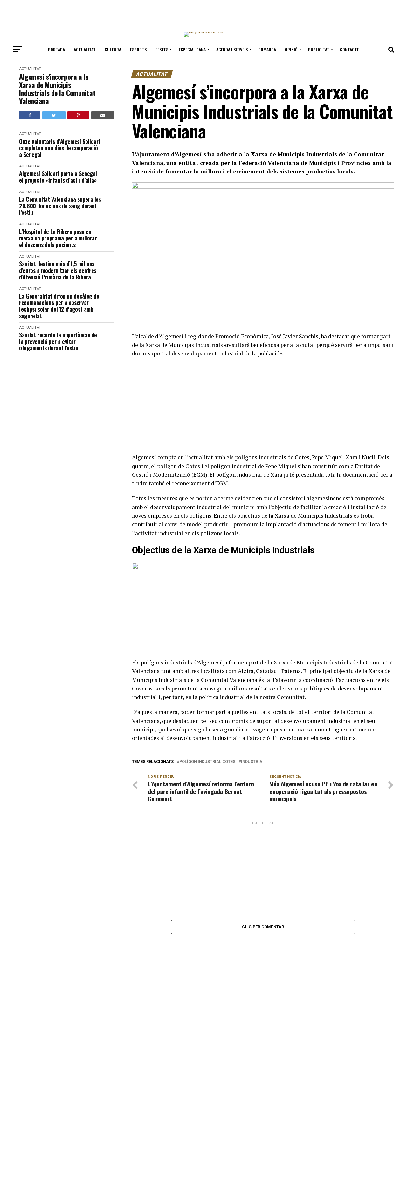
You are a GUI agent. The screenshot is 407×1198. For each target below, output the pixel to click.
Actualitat (85, 49)
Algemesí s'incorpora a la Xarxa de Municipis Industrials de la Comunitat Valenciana (57, 89)
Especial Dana (192, 49)
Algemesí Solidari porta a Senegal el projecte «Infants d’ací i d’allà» (58, 176)
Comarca (267, 49)
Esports (138, 49)
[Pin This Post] (78, 115)
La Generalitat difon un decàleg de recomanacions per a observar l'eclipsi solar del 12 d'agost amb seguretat (59, 306)
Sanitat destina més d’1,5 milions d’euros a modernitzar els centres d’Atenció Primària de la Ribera (57, 270)
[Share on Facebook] (29, 115)
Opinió (291, 49)
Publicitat (318, 49)
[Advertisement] (203, 13)
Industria (251, 762)
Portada (56, 49)
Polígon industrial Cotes (207, 762)
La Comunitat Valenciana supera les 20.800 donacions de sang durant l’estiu (60, 206)
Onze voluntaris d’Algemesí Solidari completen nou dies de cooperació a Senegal (59, 148)
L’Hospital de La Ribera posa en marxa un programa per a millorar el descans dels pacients (58, 238)
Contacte (349, 49)
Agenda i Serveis (232, 49)
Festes (161, 49)
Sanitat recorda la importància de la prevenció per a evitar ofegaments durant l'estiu (58, 341)
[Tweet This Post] (53, 115)
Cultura (113, 49)
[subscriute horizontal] (259, 567)
